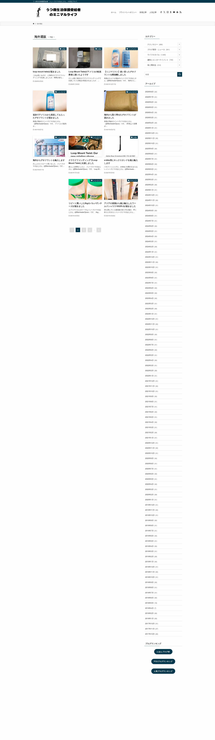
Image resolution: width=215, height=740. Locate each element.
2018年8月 (151, 587)
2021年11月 (151, 386)
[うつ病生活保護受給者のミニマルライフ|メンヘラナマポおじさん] (58, 12)
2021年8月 (151, 401)
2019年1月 (151, 561)
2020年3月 (151, 489)
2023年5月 (151, 293)
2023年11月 (151, 262)
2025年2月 (151, 184)
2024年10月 (151, 205)
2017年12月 (151, 623)
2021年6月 (151, 412)
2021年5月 (151, 417)
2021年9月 (151, 396)
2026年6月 (151, 102)
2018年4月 (150, 608)
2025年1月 (151, 190)
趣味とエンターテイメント (160, 59)
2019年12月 (151, 505)
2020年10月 (151, 453)
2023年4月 (151, 298)
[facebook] (161, 12)
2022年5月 (151, 355)
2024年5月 (151, 231)
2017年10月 (151, 634)
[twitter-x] (164, 12)
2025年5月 (151, 169)
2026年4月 (151, 112)
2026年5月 (151, 107)
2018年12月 (151, 566)
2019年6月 (151, 535)
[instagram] (167, 12)
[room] (171, 12)
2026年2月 (151, 122)
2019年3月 (151, 551)
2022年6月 (151, 350)
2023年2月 (151, 308)
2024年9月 (151, 210)
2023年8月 (151, 277)
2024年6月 (151, 226)
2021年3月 (151, 427)
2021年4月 (151, 422)
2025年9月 (151, 148)
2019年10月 (151, 515)
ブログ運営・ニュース (158, 49)
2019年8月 (151, 525)
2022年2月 (151, 370)
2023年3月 (151, 303)
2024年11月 (151, 200)
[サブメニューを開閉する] (179, 44)
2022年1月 (151, 375)
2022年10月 (151, 329)
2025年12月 (151, 133)
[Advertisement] (85, 104)
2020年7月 (151, 468)
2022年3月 (151, 365)
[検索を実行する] (179, 74)
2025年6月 (151, 164)
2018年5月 (151, 603)
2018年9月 (151, 582)
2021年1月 (151, 437)
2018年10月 (151, 577)
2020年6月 (151, 473)
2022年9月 (151, 334)
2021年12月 (151, 381)
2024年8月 (151, 215)
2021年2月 (151, 432)
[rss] (180, 12)
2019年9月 (151, 520)
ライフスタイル (156, 54)
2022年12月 (151, 319)
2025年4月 (151, 174)
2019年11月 (151, 510)
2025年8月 (151, 153)
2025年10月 (151, 143)
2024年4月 (151, 236)
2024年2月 (151, 246)
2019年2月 (151, 556)
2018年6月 (151, 597)
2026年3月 (151, 117)
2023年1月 (151, 313)
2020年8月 (151, 463)
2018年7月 (151, 592)
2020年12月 (151, 443)
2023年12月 (151, 257)
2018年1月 (151, 618)
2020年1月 (151, 499)
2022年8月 (151, 339)
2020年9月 (151, 458)
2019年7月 (151, 530)
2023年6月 (151, 288)
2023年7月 (151, 282)
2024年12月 (151, 195)
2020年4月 (151, 484)
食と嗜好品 (154, 65)
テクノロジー (155, 44)
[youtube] (174, 12)
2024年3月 (151, 241)
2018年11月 (151, 572)
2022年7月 (151, 344)
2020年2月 (151, 494)
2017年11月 (151, 628)
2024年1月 (151, 252)
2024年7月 (151, 220)
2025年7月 (151, 159)
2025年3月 (151, 179)
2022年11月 (151, 324)
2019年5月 (151, 541)
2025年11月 (151, 138)
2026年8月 (151, 91)
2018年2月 (151, 613)
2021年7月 (151, 406)
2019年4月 (151, 546)
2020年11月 (151, 448)
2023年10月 (151, 267)
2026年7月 (151, 97)
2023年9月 (151, 272)
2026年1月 (151, 127)
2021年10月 (151, 391)
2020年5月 (151, 479)
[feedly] (177, 12)
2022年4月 (151, 360)
